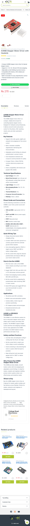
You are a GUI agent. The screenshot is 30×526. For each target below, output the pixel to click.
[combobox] (13, 5)
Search (27, 5)
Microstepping (19, 404)
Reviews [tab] (16, 106)
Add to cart (16, 523)
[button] (27, 15)
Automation (6, 404)
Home (2, 9)
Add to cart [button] (13, 453)
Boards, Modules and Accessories (14, 9)
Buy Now (8, 456)
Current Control (12, 404)
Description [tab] (4, 106)
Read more (26, 453)
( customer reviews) (11, 55)
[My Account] (25, 2)
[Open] (2, 2)
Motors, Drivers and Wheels (19, 49)
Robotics (5, 406)
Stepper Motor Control (13, 406)
